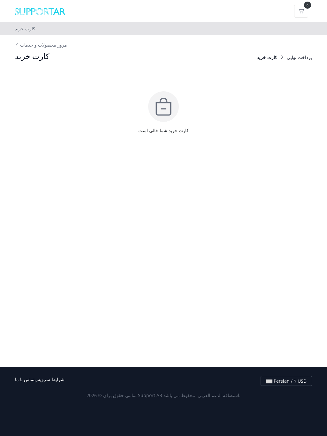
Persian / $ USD (289, 381)
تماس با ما (24, 379)
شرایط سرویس (49, 379)
